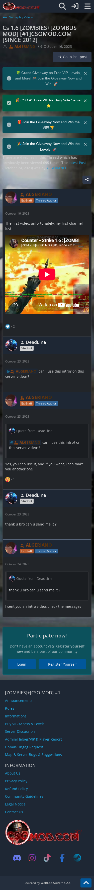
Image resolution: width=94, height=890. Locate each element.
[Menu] (87, 6)
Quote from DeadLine (34, 430)
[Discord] (17, 858)
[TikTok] (47, 858)
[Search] (62, 6)
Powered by (47, 883)
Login (21, 664)
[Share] (86, 180)
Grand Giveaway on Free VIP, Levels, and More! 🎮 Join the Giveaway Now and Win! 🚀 (48, 78)
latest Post (77, 162)
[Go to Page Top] (85, 882)
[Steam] (77, 858)
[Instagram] (32, 858)
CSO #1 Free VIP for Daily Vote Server (51, 100)
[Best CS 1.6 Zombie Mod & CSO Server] (22, 6)
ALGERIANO (56, 168)
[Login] (75, 6)
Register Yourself (62, 664)
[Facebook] (62, 858)
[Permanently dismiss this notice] (86, 73)
